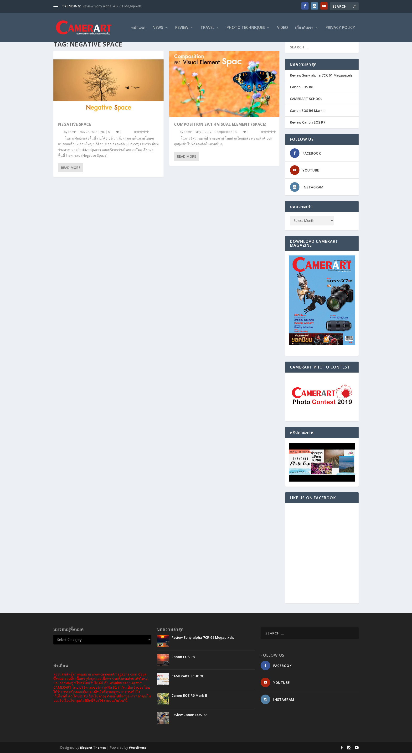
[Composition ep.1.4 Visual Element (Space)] (224, 84)
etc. (102, 132)
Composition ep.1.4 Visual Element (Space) (220, 124)
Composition (223, 132)
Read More (70, 167)
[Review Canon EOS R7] (163, 718)
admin (72, 132)
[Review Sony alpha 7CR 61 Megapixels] (163, 641)
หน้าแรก (138, 28)
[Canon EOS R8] (163, 660)
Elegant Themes (93, 747)
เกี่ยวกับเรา (304, 28)
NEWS (158, 28)
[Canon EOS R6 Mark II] (163, 699)
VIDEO (282, 28)
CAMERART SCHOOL (306, 98)
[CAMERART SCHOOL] (163, 679)
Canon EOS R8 (301, 87)
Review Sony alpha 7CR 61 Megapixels (112, 6)
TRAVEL (207, 28)
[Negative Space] (108, 84)
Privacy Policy (340, 28)
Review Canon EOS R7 (307, 122)
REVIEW (181, 28)
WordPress (137, 747)
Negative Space (74, 124)
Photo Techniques (246, 28)
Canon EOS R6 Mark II (307, 110)
